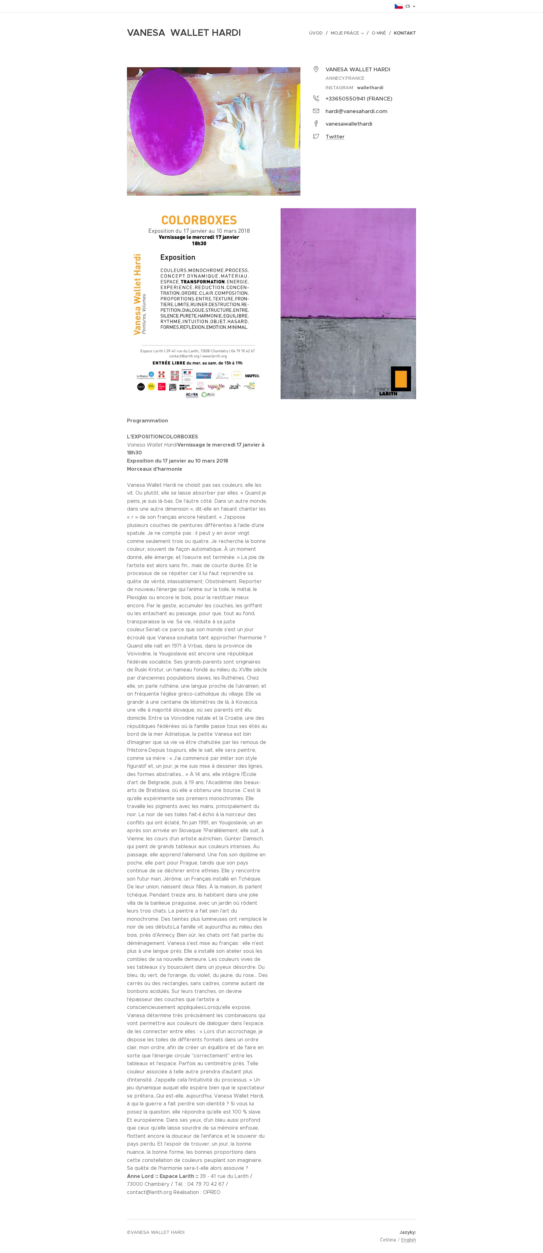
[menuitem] (318, 33)
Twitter (335, 136)
